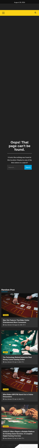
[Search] (35, 12)
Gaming (6, 315)
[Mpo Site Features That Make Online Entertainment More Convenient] (19, 305)
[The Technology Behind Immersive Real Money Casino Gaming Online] (19, 342)
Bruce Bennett (8, 324)
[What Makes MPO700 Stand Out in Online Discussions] (19, 380)
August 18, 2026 (18, 324)
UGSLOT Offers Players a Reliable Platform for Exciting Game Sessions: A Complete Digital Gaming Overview (18, 434)
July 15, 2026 (17, 399)
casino (5, 352)
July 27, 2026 (17, 362)
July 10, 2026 (17, 438)
